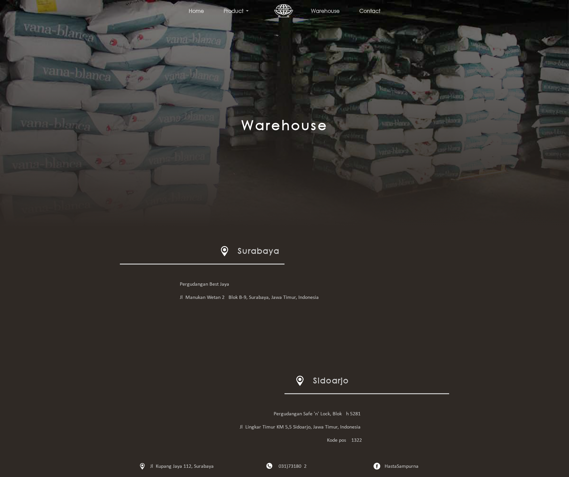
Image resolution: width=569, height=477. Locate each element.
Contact (369, 10)
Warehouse (325, 10)
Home (196, 10)
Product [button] (234, 10)
